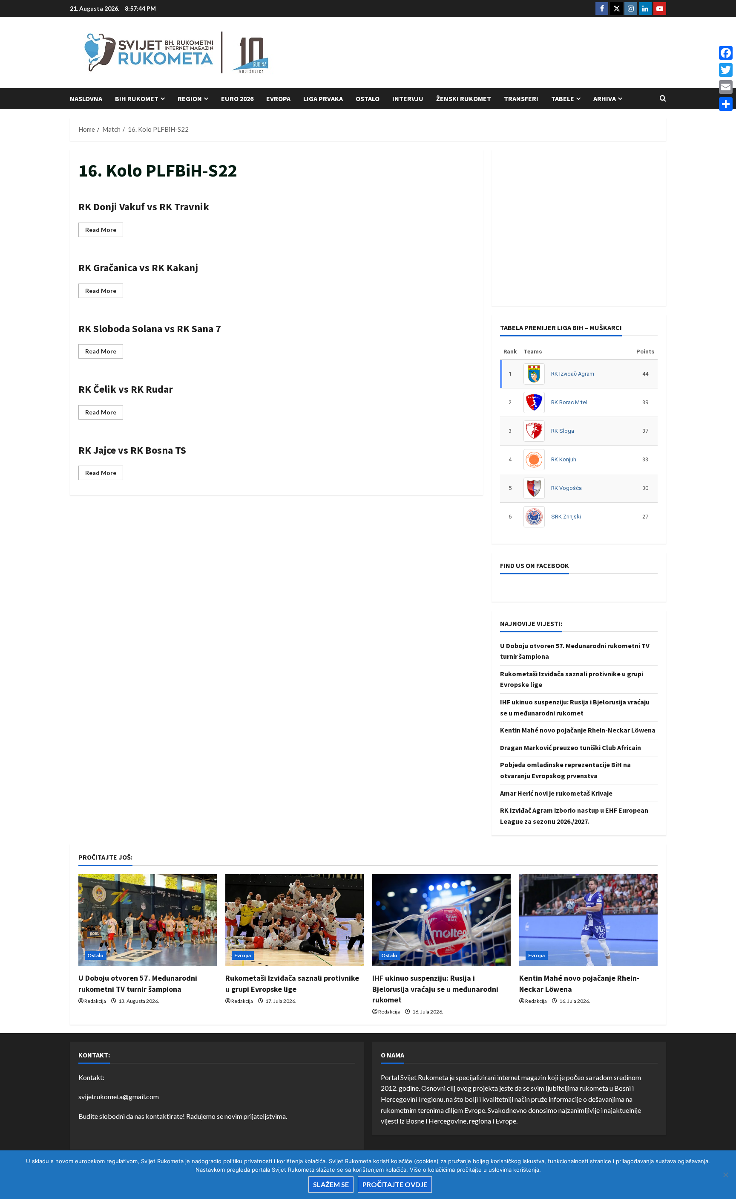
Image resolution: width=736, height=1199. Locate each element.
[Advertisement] (511, 53)
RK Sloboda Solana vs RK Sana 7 (149, 328)
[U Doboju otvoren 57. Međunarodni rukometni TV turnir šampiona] (147, 920)
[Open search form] (663, 98)
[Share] (725, 104)
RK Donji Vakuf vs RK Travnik (143, 206)
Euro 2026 (237, 98)
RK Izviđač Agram (572, 374)
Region (190, 98)
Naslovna (86, 98)
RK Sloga (562, 431)
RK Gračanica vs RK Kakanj (138, 267)
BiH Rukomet (136, 98)
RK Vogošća (566, 488)
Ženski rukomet (463, 98)
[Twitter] (725, 69)
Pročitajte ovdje (394, 1184)
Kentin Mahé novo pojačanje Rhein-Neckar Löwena (578, 730)
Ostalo (368, 98)
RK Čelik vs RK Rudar (125, 389)
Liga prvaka (323, 98)
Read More (104, 231)
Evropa (278, 98)
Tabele (562, 98)
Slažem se (331, 1184)
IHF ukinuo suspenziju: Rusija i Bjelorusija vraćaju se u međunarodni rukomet (435, 988)
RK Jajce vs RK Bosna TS (132, 450)
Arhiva (604, 98)
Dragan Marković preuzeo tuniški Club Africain (570, 747)
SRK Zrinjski (566, 516)
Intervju (407, 98)
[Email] (725, 87)
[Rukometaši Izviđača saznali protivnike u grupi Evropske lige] (294, 920)
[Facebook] (725, 52)
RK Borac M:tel (569, 402)
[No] (725, 1174)
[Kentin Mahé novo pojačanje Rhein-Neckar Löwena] (588, 920)
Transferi (521, 98)
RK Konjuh (563, 459)
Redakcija (95, 1001)
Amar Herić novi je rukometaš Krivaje (556, 793)
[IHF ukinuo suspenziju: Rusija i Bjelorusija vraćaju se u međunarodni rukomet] (441, 920)
